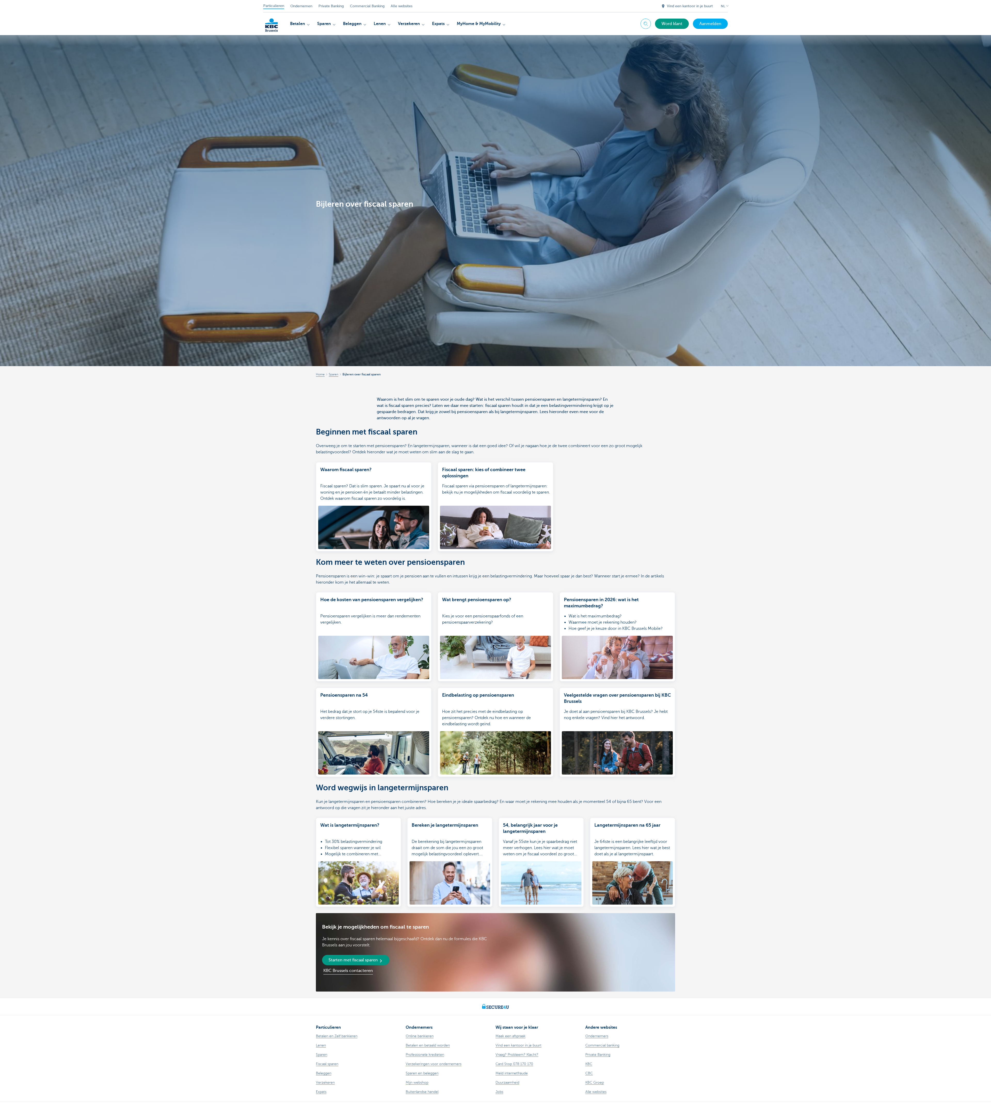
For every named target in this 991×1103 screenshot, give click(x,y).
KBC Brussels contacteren (348, 970)
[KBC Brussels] (271, 23)
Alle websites (401, 6)
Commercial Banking (367, 6)
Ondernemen (301, 6)
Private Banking (331, 6)
